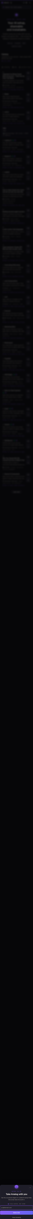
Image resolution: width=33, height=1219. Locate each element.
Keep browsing (16, 1217)
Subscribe (16, 1212)
